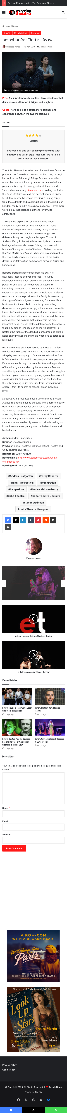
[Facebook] (8, 520)
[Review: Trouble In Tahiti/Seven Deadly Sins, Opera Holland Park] (17, 696)
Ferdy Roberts (49, 476)
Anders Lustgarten (21, 476)
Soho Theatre (16, 495)
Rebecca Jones (13, 47)
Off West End (20, 33)
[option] (33, 583)
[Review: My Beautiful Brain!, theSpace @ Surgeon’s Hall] (50, 727)
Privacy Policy (9, 1065)
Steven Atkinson (34, 502)
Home (7, 26)
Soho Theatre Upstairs (46, 495)
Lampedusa (17, 489)
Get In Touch (8, 1069)
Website (6, 834)
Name (6, 808)
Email (6, 821)
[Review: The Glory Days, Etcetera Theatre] (50, 696)
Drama (15, 26)
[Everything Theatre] (20, 12)
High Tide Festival (23, 482)
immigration (48, 482)
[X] (16, 520)
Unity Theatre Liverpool (33, 509)
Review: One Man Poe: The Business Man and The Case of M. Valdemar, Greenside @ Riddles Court (16, 741)
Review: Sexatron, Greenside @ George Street (29, 591)
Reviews (35, 33)
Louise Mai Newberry (45, 489)
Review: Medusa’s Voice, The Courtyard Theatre (31, 3)
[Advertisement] (33, 892)
